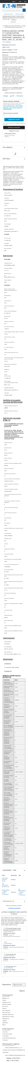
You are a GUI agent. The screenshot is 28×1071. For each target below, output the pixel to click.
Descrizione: (5, 55)
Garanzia (4, 1008)
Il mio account (8, 1028)
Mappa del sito (5, 1018)
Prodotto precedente (8, 14)
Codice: (4, 47)
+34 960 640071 (13, 1058)
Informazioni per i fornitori (8, 1016)
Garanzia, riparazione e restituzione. (13, 92)
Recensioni (20, 96)
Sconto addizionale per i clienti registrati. (13, 105)
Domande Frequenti (6, 1004)
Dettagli (5, 96)
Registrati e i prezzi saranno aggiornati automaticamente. (12, 108)
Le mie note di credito (7, 1034)
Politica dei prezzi (6, 1012)
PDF (12, 96)
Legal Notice (5, 1022)
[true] (24, 10)
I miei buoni (5, 1040)
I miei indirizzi (5, 1036)
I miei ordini (5, 1031)
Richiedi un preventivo (14, 127)
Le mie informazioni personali (8, 1038)
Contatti (4, 1000)
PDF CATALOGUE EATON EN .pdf (5, 885)
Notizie (3, 1024)
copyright (4, 1020)
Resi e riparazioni (6, 1010)
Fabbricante (5, 52)
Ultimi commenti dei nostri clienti (14, 913)
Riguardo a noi (5, 998)
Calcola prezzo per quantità (10, 113)
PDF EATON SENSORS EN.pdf (5, 880)
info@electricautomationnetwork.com (16, 1055)
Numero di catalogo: (7, 49)
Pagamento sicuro (6, 1002)
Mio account (5, 1006)
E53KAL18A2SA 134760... (10, 133)
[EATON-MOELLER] (14, 6)
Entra (25, 1)
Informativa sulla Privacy (8, 1014)
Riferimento (5, 45)
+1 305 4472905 (13, 1060)
